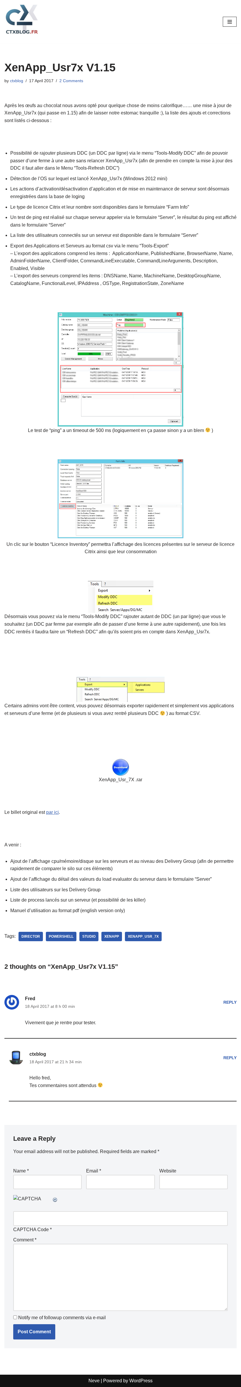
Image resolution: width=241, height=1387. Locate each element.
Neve (94, 1380)
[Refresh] (55, 1198)
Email (93, 1170)
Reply (230, 1002)
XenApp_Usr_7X (143, 936)
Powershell (61, 936)
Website (167, 1170)
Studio (89, 936)
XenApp (111, 936)
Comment (24, 1239)
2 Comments (71, 80)
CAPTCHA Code (31, 1229)
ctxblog (16, 80)
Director (30, 936)
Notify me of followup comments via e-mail (62, 1317)
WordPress (141, 1380)
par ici (52, 812)
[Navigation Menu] (230, 22)
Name (21, 1170)
